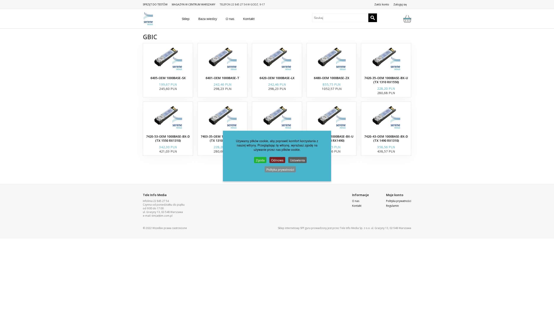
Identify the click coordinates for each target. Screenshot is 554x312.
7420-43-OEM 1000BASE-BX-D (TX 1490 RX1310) (386, 138)
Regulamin (392, 206)
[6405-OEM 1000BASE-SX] (168, 59)
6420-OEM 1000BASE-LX (277, 78)
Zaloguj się (400, 4)
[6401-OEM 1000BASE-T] (222, 59)
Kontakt (356, 206)
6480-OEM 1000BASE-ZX (331, 78)
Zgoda (260, 160)
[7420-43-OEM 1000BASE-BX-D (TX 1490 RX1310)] (386, 117)
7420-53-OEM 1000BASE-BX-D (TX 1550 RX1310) (168, 138)
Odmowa (277, 160)
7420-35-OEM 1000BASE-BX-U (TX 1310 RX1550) (386, 80)
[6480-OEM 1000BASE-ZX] (331, 59)
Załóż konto (381, 4)
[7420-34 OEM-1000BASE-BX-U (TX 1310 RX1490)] (331, 117)
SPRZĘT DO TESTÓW (155, 4)
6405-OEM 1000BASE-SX (168, 78)
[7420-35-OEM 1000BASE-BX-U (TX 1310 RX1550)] (386, 59)
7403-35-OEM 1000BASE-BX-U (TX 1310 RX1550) (222, 138)
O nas (355, 201)
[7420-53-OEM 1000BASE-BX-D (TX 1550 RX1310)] (168, 117)
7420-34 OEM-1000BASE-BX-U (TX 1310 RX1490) (331, 138)
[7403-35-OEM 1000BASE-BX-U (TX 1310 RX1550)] (222, 117)
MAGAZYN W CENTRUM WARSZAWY (193, 4)
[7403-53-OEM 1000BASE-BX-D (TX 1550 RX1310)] (277, 117)
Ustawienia (297, 160)
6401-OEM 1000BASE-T (222, 78)
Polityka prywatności (398, 201)
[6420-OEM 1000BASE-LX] (277, 59)
